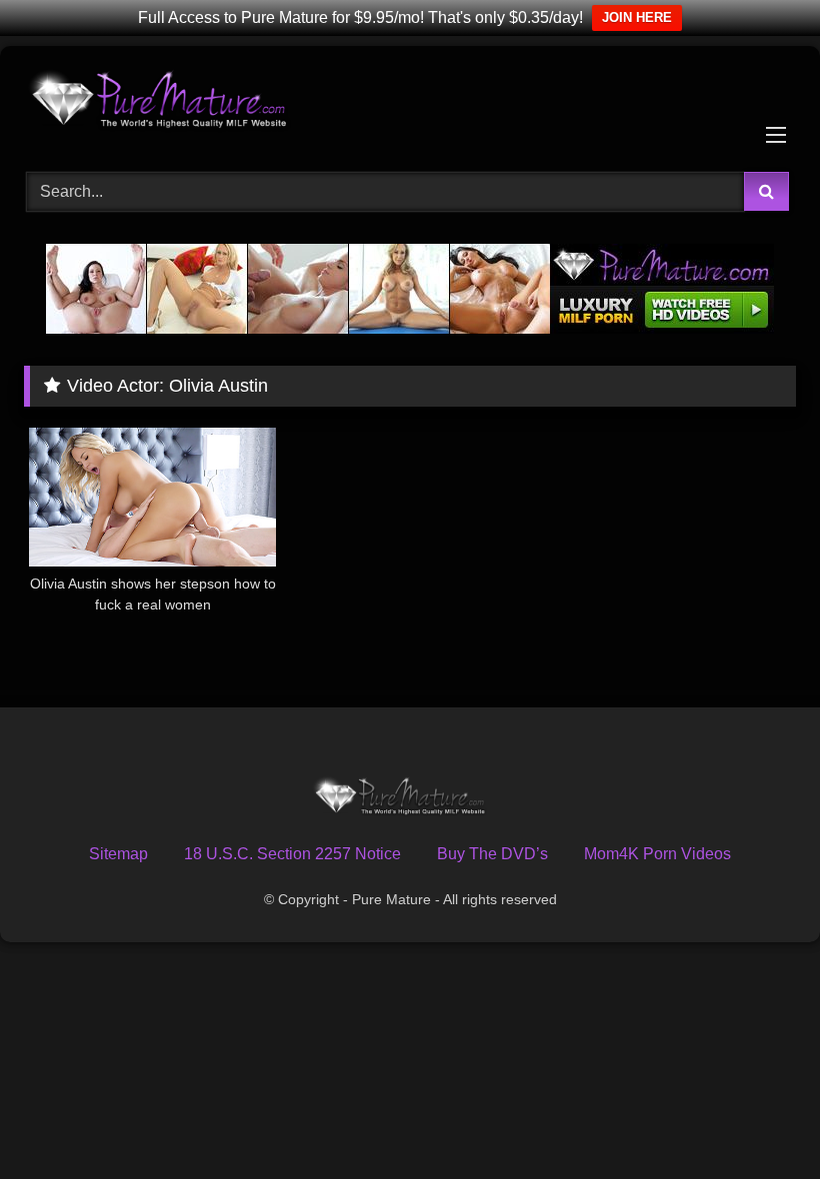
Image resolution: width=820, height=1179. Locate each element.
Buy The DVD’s (492, 853)
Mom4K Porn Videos (657, 853)
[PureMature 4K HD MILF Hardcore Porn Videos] (410, 102)
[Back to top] (758, 1119)
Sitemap (118, 853)
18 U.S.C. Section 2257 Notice (292, 853)
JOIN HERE (637, 17)
